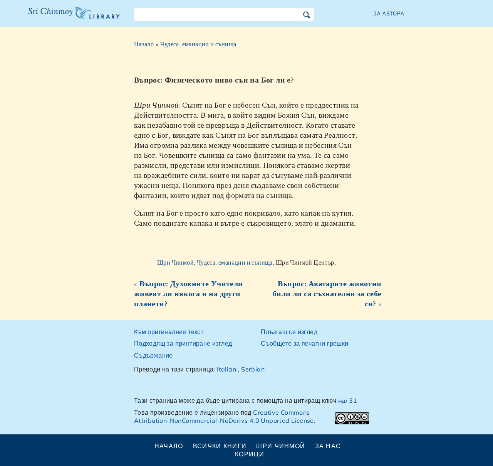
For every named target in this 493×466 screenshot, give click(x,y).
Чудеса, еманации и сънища (198, 44)
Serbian (253, 369)
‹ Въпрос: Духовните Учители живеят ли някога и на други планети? (188, 294)
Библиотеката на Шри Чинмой (74, 18)
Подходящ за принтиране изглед (183, 343)
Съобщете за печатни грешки (304, 343)
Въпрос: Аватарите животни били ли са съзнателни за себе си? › (327, 294)
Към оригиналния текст (168, 332)
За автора (389, 13)
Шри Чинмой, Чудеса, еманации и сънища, (216, 262)
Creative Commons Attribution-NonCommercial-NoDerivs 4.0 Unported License (224, 416)
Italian (226, 369)
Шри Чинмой (280, 446)
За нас (328, 446)
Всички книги (219, 446)
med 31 (347, 400)
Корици (249, 454)
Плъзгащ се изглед (289, 332)
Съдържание (153, 355)
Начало (144, 44)
